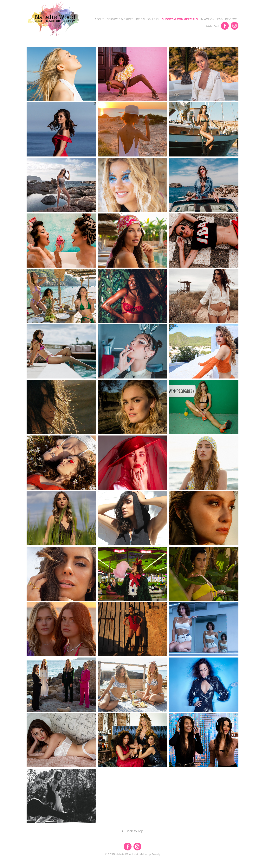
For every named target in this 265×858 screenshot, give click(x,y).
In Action (207, 19)
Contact (212, 26)
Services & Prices (120, 19)
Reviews (231, 19)
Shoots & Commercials (180, 19)
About (99, 19)
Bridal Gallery (147, 19)
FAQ (220, 19)
